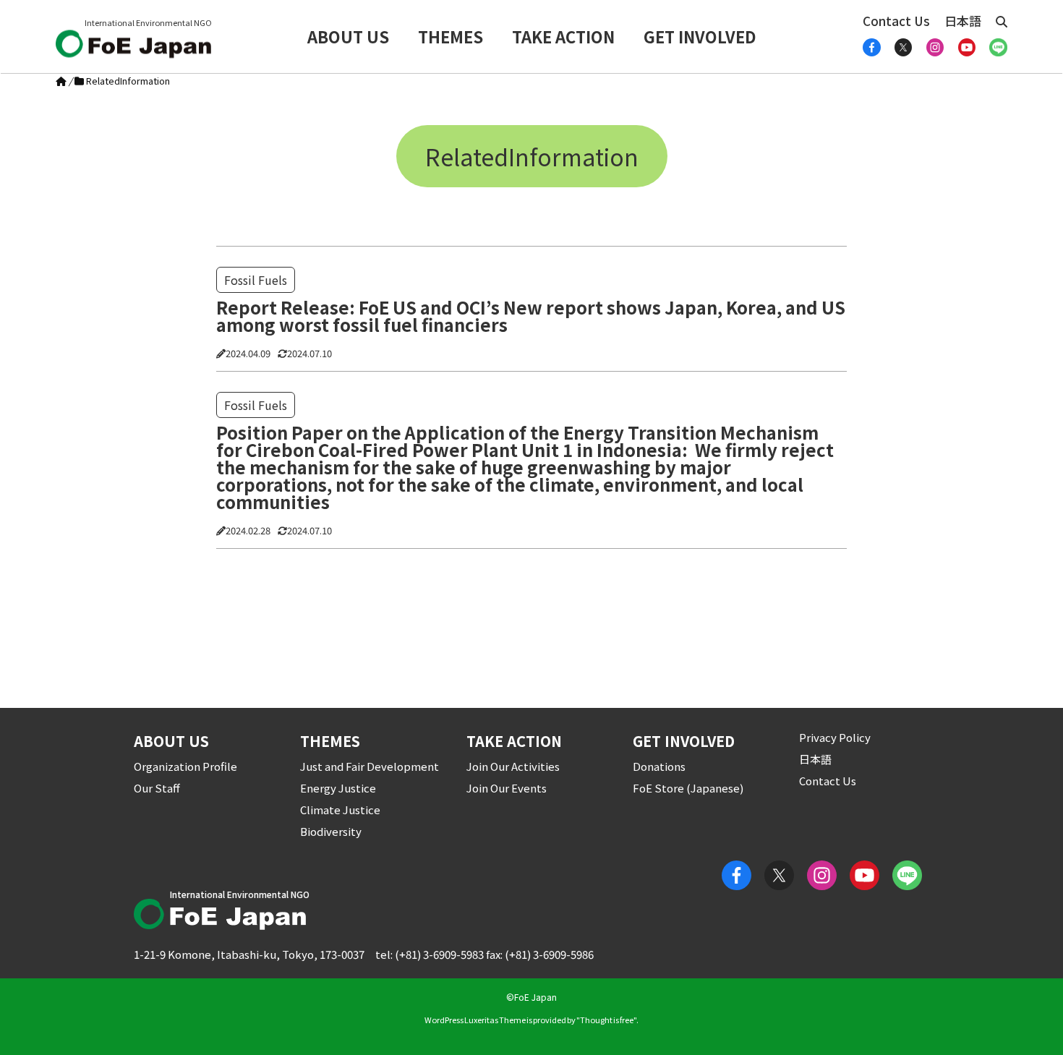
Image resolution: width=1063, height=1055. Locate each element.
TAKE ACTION (563, 36)
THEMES (450, 36)
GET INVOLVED (700, 36)
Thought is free (606, 1019)
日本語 (962, 21)
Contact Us (896, 21)
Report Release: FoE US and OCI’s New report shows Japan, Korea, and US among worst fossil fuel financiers (530, 316)
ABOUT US (348, 36)
